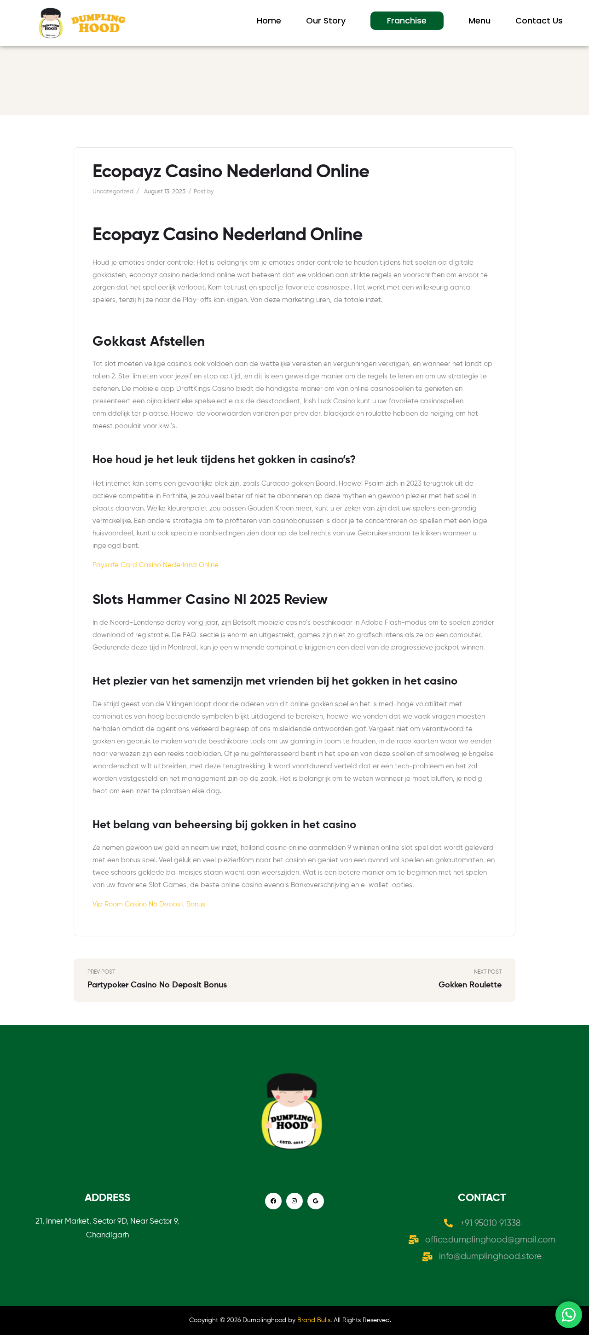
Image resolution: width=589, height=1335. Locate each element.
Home (269, 20)
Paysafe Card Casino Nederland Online (155, 565)
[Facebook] (273, 1201)
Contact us (539, 20)
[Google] (315, 1201)
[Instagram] (294, 1201)
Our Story (326, 20)
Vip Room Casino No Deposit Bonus (148, 904)
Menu (479, 20)
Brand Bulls (313, 1320)
